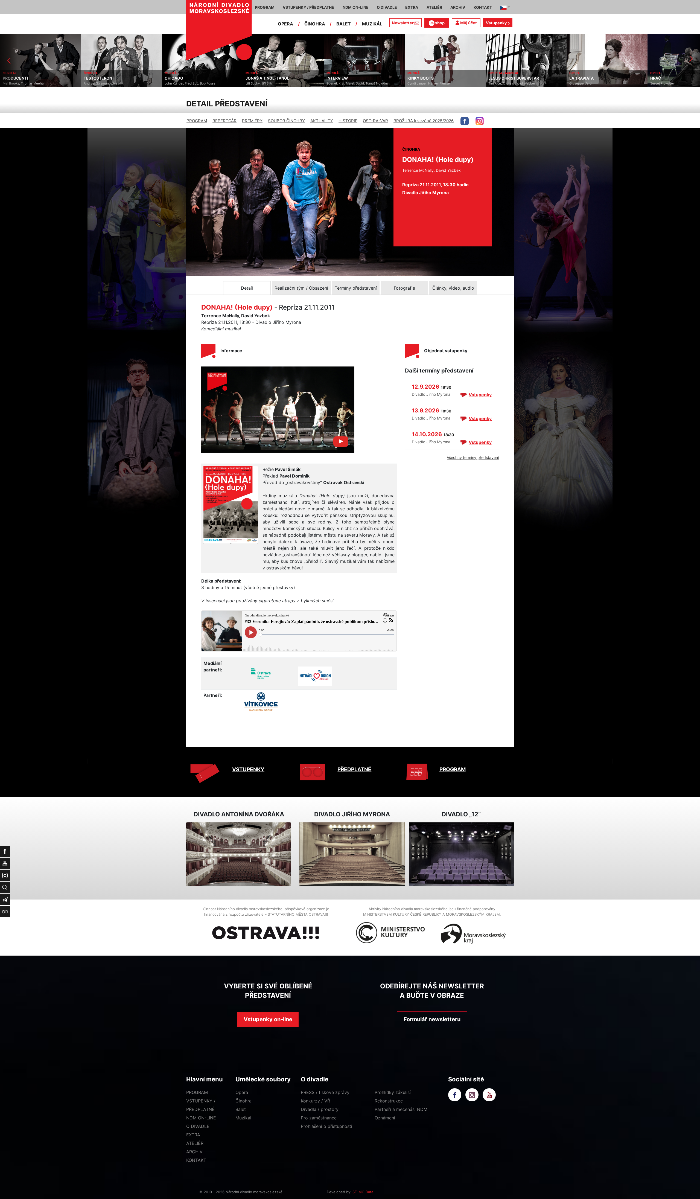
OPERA (285, 24)
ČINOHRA (314, 24)
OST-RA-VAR (375, 120)
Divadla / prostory (320, 1109)
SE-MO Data (362, 1192)
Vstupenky (497, 23)
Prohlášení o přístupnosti (326, 1126)
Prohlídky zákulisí (393, 1092)
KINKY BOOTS (339, 78)
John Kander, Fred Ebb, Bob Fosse (109, 83)
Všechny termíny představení (473, 457)
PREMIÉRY (252, 120)
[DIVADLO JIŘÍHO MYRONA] (351, 854)
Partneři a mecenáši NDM (401, 1109)
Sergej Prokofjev (581, 83)
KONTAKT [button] (483, 7)
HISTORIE (348, 120)
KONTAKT (196, 1160)
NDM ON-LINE (201, 1118)
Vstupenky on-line (268, 1019)
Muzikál (243, 1118)
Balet (240, 1109)
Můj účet (468, 23)
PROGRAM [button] (265, 7)
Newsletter (403, 23)
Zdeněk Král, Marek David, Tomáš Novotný (277, 83)
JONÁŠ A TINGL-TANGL (186, 78)
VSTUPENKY (248, 769)
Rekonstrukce (389, 1101)
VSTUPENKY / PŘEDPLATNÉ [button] (308, 7)
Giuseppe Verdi (499, 83)
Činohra (243, 1101)
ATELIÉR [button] (434, 7)
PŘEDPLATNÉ (354, 769)
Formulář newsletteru (432, 1019)
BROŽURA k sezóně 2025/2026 (423, 120)
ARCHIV (194, 1151)
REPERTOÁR (224, 120)
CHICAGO (93, 78)
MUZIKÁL (372, 24)
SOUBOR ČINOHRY (286, 120)
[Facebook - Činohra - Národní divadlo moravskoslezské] (464, 121)
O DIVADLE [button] (387, 7)
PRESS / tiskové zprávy (325, 1092)
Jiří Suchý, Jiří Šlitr (178, 83)
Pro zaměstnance (319, 1118)
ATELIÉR (194, 1143)
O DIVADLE (197, 1126)
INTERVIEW (256, 78)
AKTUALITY (321, 120)
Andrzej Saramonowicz (19, 83)
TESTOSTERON (17, 78)
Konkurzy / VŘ (315, 1101)
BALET (343, 24)
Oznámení (385, 1118)
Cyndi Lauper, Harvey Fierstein (349, 83)
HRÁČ (574, 78)
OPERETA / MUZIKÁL (422, 73)
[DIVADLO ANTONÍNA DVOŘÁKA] (238, 854)
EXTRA (193, 1134)
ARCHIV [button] (457, 7)
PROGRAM (196, 120)
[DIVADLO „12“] (461, 854)
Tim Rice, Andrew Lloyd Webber (430, 83)
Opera (241, 1092)
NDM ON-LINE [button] (356, 7)
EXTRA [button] (411, 7)
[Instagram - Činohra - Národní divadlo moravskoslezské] (480, 121)
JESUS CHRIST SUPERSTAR (432, 78)
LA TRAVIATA (500, 78)
